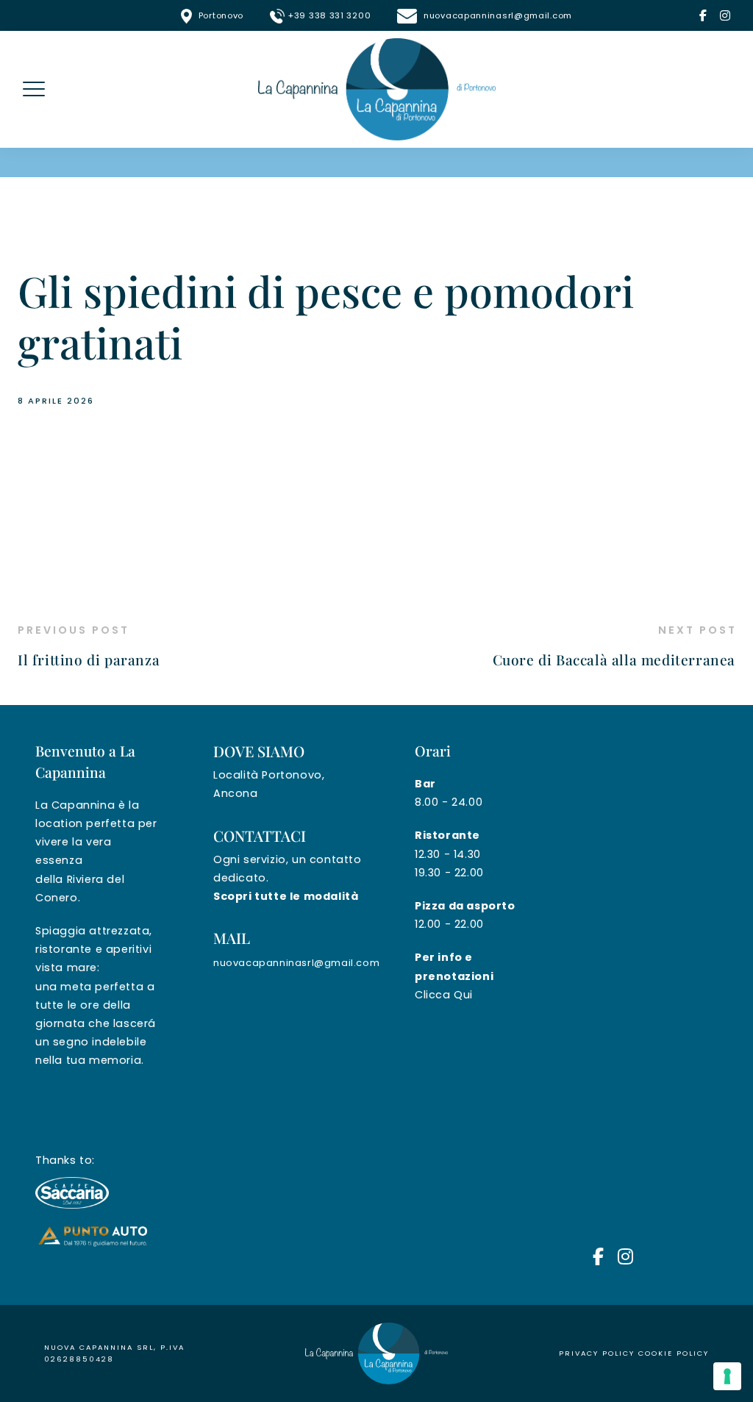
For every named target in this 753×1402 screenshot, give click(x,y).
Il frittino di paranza (89, 659)
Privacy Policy (597, 1353)
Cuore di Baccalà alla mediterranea (614, 659)
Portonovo (221, 15)
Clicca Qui (444, 994)
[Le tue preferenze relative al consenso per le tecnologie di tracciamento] (727, 1376)
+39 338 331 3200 (329, 15)
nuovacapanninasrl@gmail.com (496, 15)
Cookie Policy (673, 1353)
